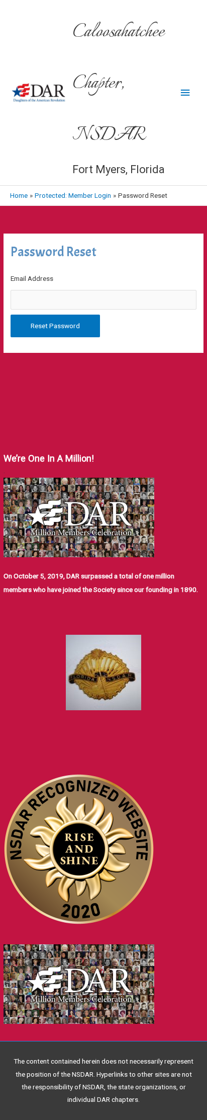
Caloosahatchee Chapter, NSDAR (118, 84)
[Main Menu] (185, 93)
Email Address (32, 278)
